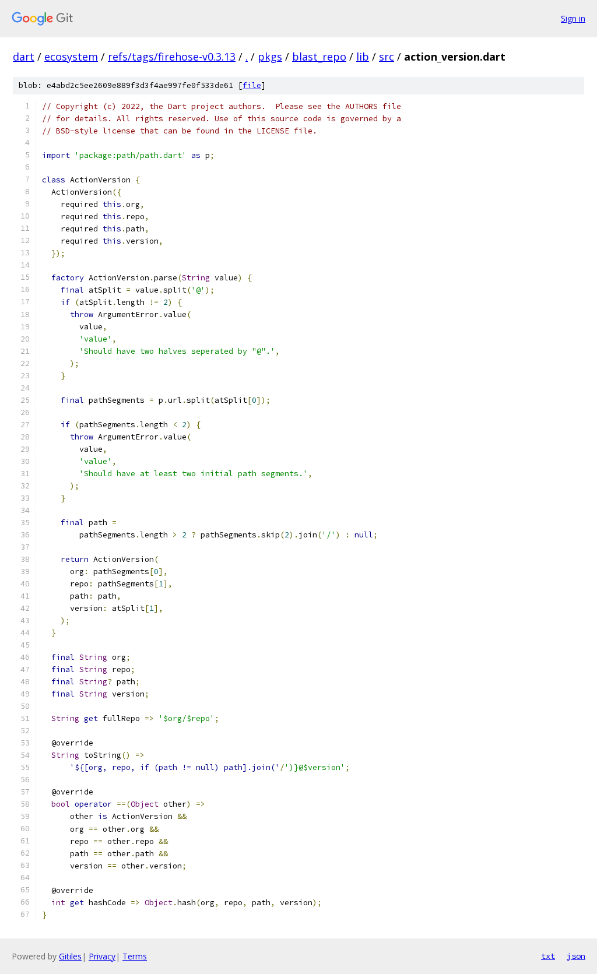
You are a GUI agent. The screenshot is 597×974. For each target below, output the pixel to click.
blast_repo (319, 57)
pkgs (270, 57)
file (252, 85)
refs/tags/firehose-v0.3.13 (172, 57)
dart (23, 57)
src (386, 57)
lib (362, 57)
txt (548, 956)
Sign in (573, 18)
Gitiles (70, 956)
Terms (134, 956)
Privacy (102, 956)
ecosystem (71, 57)
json (576, 956)
